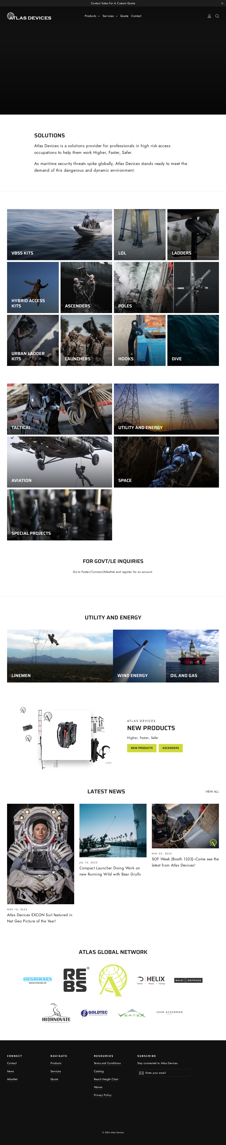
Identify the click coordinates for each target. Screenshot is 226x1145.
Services (109, 16)
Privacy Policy (103, 1095)
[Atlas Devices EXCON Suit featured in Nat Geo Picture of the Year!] (40, 854)
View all (212, 791)
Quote (124, 16)
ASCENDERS (170, 748)
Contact (136, 16)
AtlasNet (12, 1079)
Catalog (99, 1071)
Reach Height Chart (106, 1079)
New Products (142, 748)
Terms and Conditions (107, 1063)
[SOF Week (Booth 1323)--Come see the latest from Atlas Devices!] (185, 826)
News (10, 1071)
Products (91, 16)
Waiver (98, 1087)
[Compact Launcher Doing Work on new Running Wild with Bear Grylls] (113, 830)
